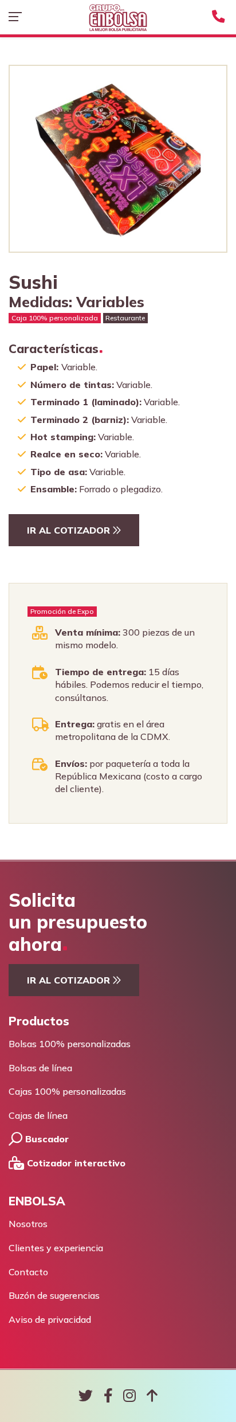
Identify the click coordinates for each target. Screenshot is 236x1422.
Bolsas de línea (40, 1068)
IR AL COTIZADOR (70, 530)
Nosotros (28, 1223)
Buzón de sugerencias (54, 1295)
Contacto (28, 1272)
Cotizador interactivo (74, 1163)
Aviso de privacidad (50, 1319)
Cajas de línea (38, 1115)
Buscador (45, 1139)
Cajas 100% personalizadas (67, 1091)
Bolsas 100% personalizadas (70, 1043)
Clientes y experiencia (56, 1247)
